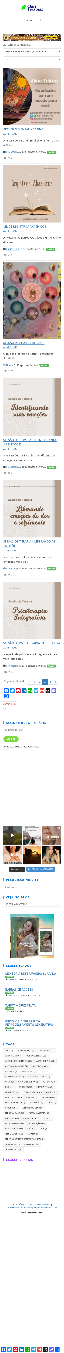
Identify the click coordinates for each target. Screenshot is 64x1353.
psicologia (12, 1118)
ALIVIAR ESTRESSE (42, 1205)
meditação (36, 1103)
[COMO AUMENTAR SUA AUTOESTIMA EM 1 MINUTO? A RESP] (12, 855)
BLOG (30, 1205)
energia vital (44, 1087)
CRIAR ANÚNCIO (18, 1205)
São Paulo (12, 979)
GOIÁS (9, 1030)
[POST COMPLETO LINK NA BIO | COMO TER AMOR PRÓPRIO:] (32, 855)
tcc (44, 1129)
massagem (48, 1097)
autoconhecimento (17, 1066)
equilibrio (12, 1092)
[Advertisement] (32, 786)
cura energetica (28, 1082)
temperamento (14, 1134)
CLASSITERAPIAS (19, 1160)
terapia (33, 1134)
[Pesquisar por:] (41, 20)
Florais (9, 365)
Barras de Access (19, 989)
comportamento (40, 1077)
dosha (9, 1087)
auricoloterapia (37, 1056)
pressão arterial (39, 1113)
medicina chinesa (15, 1103)
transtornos (13, 1149)
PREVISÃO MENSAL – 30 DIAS (23, 129)
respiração (37, 1123)
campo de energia (15, 1077)
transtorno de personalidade (22, 1144)
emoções (25, 1087)
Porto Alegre (13, 995)
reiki (47, 1118)
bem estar (28, 1071)
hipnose (31, 1097)
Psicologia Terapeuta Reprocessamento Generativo (29, 1023)
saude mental (14, 1129)
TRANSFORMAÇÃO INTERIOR (19, 1208)
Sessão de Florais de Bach (24, 343)
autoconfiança (45, 1061)
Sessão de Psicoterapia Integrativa (31, 643)
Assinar (11, 739)
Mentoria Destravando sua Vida (30, 973)
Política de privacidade (45, 1208)
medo (52, 1103)
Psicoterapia (13, 151)
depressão (49, 1082)
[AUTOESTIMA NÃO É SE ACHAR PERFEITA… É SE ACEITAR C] (51, 835)
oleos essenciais (33, 1108)
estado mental (33, 1092)
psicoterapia (31, 1118)
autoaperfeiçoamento (18, 1061)
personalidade (14, 1113)
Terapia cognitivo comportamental (24, 1139)
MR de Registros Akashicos (24, 226)
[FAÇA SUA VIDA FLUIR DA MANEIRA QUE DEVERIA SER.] (51, 855)
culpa (9, 1082)
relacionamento (15, 1123)
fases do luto (13, 1097)
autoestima (40, 1066)
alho (9, 1051)
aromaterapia (13, 1056)
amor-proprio (27, 1051)
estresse (52, 1092)
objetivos (11, 1108)
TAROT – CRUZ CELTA (20, 1005)
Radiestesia (12, 248)
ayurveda (11, 1071)
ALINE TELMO (10, 133)
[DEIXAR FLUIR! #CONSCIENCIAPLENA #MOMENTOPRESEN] (32, 835)
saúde (31, 1129)
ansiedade (47, 1051)
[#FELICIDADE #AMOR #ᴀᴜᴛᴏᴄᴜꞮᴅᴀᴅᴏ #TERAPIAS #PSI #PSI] (12, 835)
